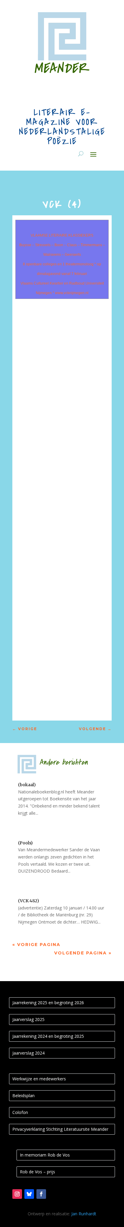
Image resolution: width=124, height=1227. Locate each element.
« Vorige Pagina (36, 944)
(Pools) (25, 843)
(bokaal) (27, 784)
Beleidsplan (23, 1095)
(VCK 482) (28, 900)
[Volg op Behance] (29, 1194)
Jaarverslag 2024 (28, 1053)
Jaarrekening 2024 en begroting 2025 (48, 1036)
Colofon (20, 1112)
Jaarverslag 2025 (28, 1019)
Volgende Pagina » (83, 953)
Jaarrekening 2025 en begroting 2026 (48, 1002)
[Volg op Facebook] (41, 1194)
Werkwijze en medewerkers (39, 1079)
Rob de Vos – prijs (37, 1172)
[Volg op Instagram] (17, 1194)
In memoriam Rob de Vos (45, 1155)
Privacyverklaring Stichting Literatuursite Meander (60, 1129)
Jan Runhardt (83, 1214)
